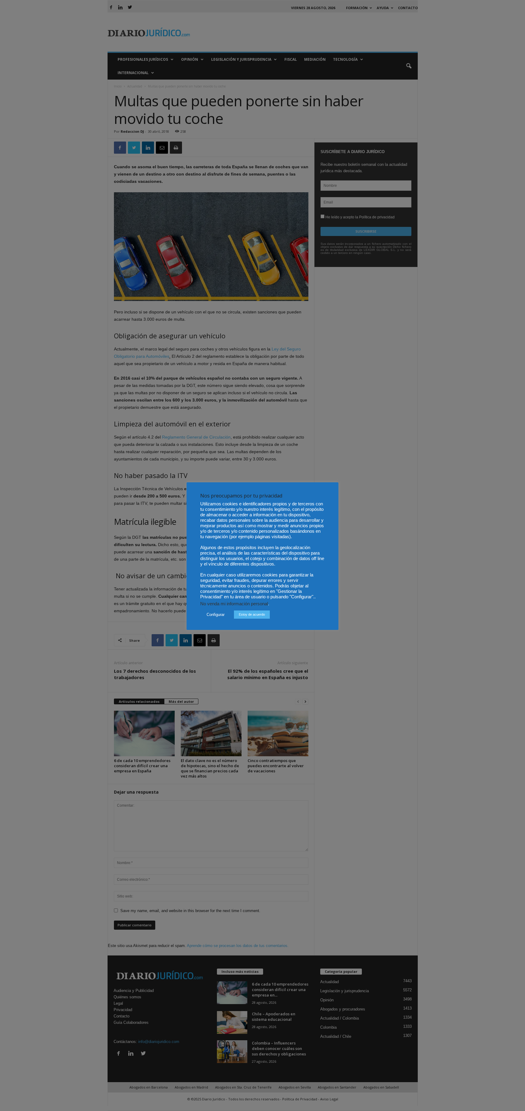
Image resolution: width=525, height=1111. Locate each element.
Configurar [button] (216, 614)
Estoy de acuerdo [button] (252, 614)
